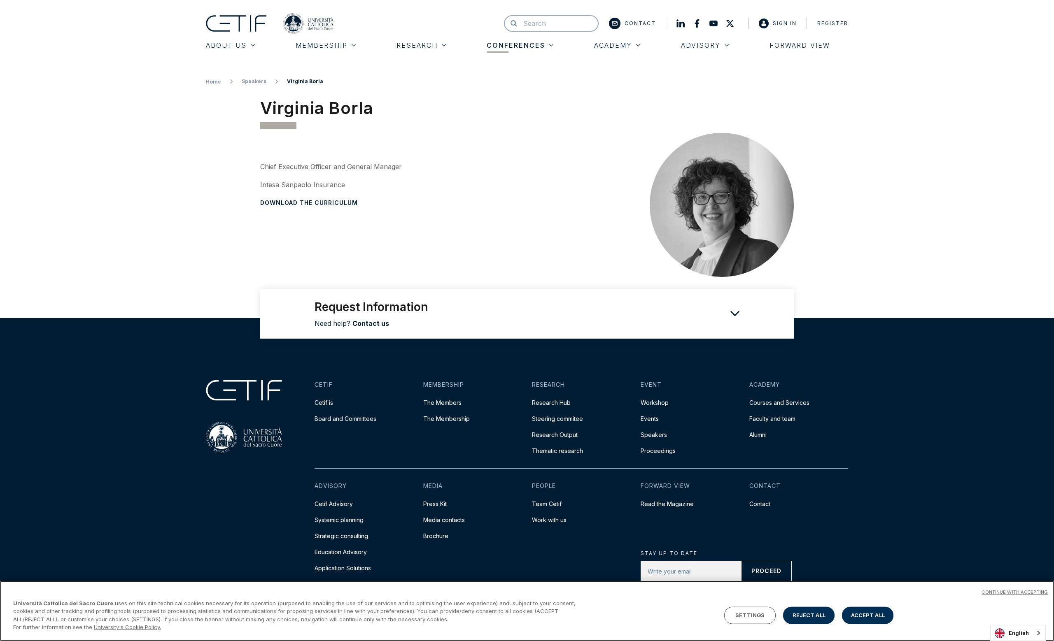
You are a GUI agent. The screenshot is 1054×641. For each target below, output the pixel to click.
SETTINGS (750, 615)
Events (650, 418)
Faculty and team (772, 418)
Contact (640, 23)
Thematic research (557, 450)
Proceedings (658, 450)
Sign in (785, 23)
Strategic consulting (341, 535)
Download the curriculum (309, 202)
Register (832, 23)
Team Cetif (547, 503)
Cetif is (324, 402)
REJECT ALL (809, 615)
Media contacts (444, 519)
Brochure (435, 535)
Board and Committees (345, 418)
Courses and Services (779, 402)
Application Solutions (343, 567)
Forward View (800, 45)
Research (417, 45)
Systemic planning (339, 519)
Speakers (254, 81)
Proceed (766, 570)
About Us (226, 45)
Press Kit (435, 503)
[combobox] (1018, 633)
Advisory (701, 45)
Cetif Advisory (334, 503)
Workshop (655, 402)
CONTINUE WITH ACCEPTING (1015, 592)
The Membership (446, 418)
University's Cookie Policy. (127, 627)
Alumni (758, 434)
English (1019, 632)
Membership (321, 45)
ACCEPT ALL (868, 615)
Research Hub (551, 402)
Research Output (555, 434)
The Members (442, 402)
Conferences (516, 45)
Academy (613, 45)
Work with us (549, 519)
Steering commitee (557, 418)
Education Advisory (341, 551)
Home (213, 82)
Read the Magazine (667, 503)
